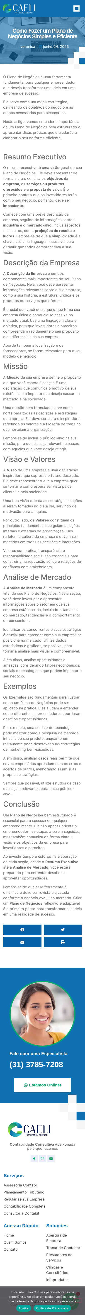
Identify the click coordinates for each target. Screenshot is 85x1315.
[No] (78, 1300)
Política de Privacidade (52, 1308)
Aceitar (24, 1308)
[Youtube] (51, 1158)
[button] (76, 8)
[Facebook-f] (34, 1158)
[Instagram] (42, 1158)
